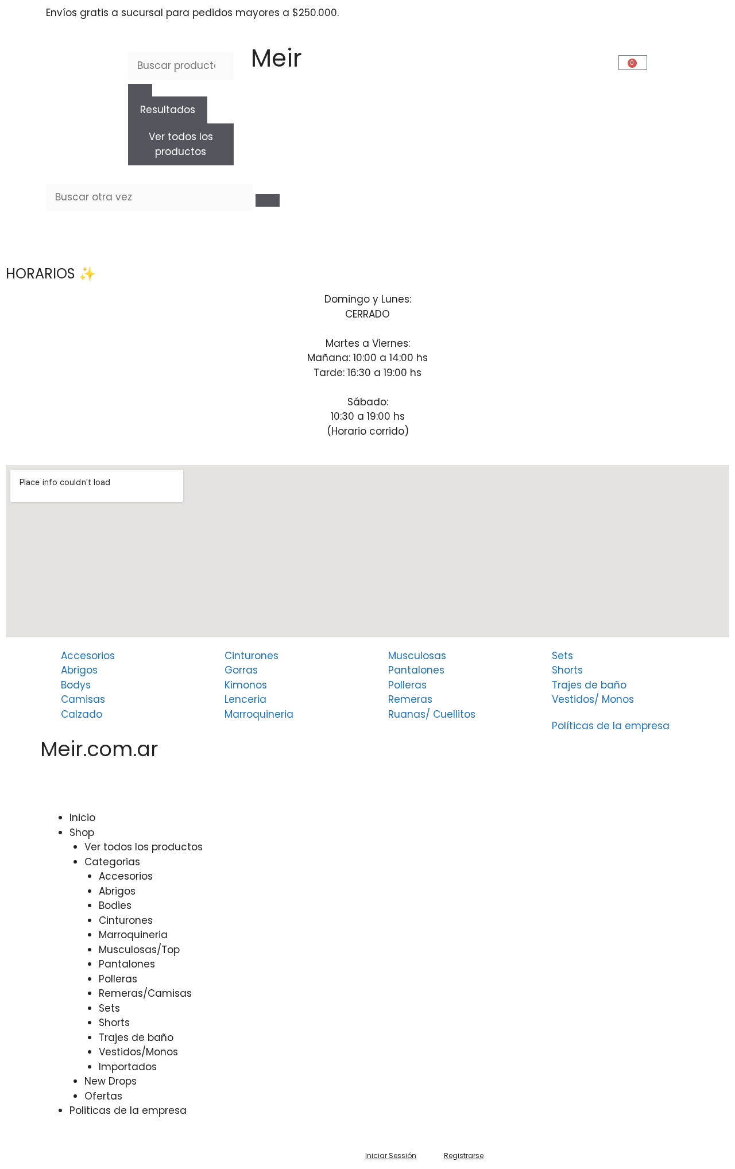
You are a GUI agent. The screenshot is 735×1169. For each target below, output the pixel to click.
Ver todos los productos (181, 144)
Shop (81, 832)
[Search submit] (140, 90)
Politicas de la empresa (128, 1110)
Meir (276, 58)
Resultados (167, 110)
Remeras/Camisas (145, 993)
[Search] (268, 200)
